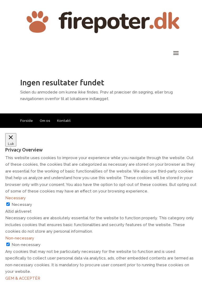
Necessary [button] (15, 198)
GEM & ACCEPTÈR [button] (22, 278)
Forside (26, 121)
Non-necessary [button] (19, 238)
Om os (45, 121)
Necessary (22, 204)
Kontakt (64, 121)
